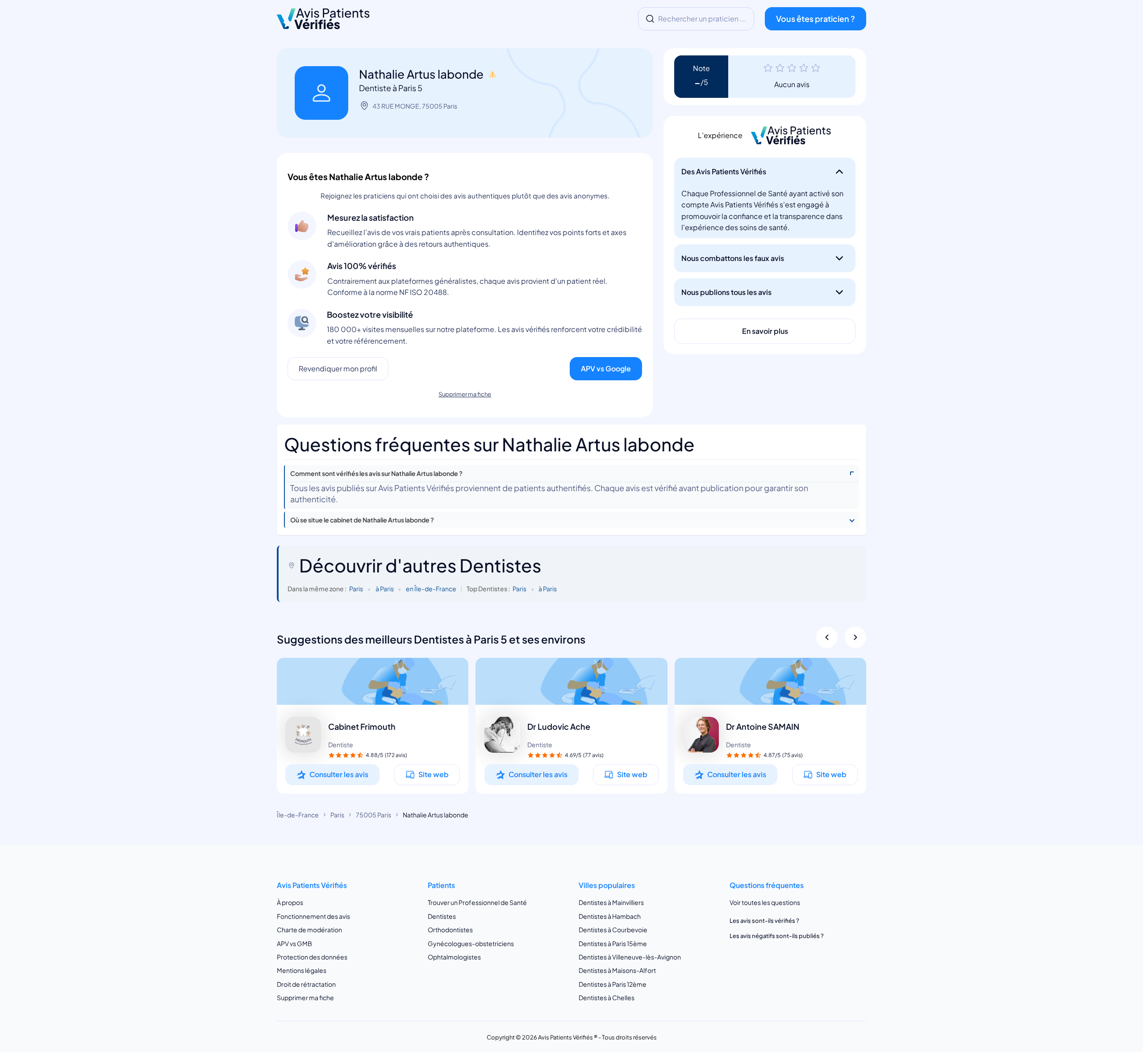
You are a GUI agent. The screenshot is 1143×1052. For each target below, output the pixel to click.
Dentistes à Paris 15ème (613, 943)
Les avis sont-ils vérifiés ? (764, 920)
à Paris (384, 589)
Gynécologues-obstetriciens (471, 943)
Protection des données (312, 957)
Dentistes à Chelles (606, 998)
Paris (356, 589)
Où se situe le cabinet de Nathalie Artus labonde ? (362, 520)
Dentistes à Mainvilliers (611, 903)
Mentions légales (301, 971)
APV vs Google (606, 368)
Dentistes (442, 916)
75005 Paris (373, 815)
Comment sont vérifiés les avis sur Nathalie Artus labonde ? (376, 473)
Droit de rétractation (306, 984)
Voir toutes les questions (765, 903)
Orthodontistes (450, 930)
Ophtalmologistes (454, 957)
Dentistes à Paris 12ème (613, 984)
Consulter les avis (338, 774)
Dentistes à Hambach (610, 916)
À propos (290, 903)
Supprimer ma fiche (464, 394)
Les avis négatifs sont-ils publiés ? (777, 935)
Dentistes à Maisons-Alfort (617, 971)
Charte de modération (309, 930)
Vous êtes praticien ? (815, 18)
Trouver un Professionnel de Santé (477, 903)
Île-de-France (298, 815)
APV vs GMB (294, 943)
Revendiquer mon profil (338, 368)
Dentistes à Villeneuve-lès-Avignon (630, 957)
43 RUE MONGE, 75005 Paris (414, 106)
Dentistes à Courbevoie (613, 930)
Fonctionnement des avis (313, 916)
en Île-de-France (431, 589)
